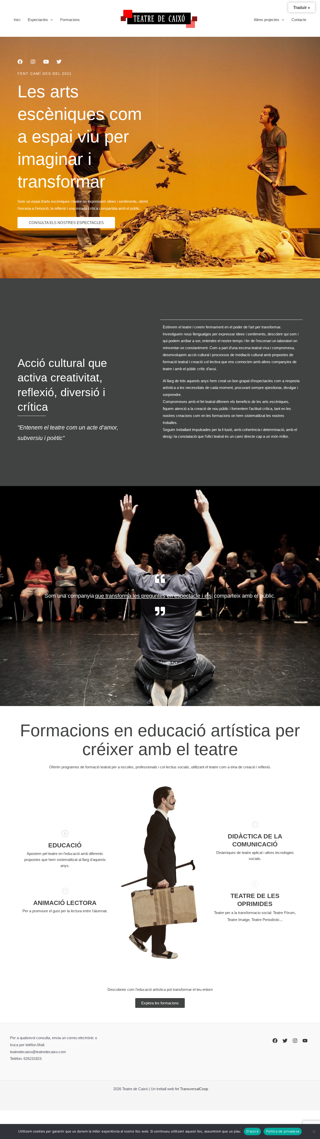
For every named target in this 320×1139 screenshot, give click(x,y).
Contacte (299, 20)
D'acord (252, 1131)
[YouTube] (305, 1040)
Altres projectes (266, 20)
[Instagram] (295, 1040)
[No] (313, 1131)
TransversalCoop (194, 1089)
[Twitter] (285, 1040)
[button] (50, 19)
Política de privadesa (282, 1131)
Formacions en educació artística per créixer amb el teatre (160, 740)
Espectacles (38, 20)
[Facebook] (275, 1040)
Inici (17, 20)
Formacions (70, 20)
